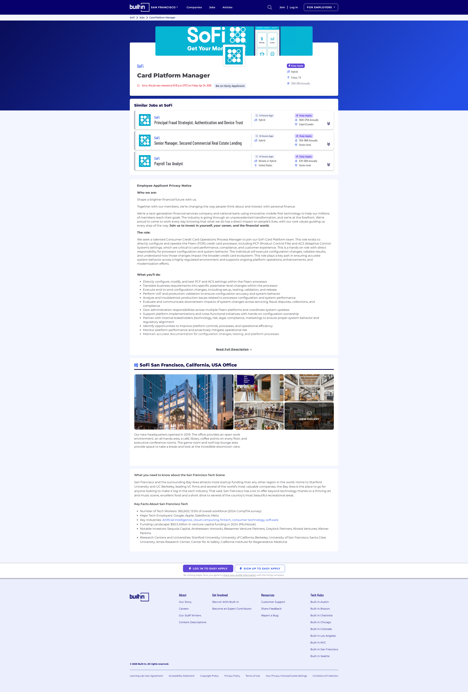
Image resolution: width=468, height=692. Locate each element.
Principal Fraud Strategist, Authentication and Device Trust (198, 122)
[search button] (270, 7)
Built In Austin (319, 602)
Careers (184, 608)
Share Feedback (271, 608)
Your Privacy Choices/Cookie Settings (286, 675)
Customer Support (273, 602)
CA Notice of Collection (325, 675)
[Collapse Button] (328, 123)
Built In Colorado (321, 629)
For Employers (320, 7)
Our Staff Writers (190, 615)
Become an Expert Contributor (232, 608)
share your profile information (239, 575)
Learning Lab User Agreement (146, 675)
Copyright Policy (209, 675)
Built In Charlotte (321, 615)
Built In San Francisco (324, 649)
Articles (227, 7)
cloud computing (206, 520)
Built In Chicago (320, 622)
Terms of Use (253, 675)
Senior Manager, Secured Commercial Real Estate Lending (198, 143)
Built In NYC (318, 642)
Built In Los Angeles (323, 635)
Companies (194, 7)
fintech (225, 520)
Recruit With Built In (225, 602)
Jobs (212, 7)
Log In (294, 7)
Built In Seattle (319, 656)
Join (282, 7)
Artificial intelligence (177, 520)
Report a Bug (269, 615)
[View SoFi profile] (234, 41)
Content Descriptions (192, 622)
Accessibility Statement (182, 675)
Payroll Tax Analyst (168, 163)
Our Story (185, 602)
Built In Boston (320, 608)
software (272, 520)
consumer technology (248, 520)
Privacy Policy (232, 675)
